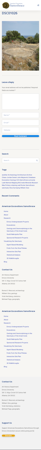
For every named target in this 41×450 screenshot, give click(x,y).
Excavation (6, 180)
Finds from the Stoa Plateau (17, 248)
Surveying (16, 188)
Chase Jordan (7, 177)
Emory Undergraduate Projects (18, 222)
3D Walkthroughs (13, 258)
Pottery (8, 185)
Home (6, 211)
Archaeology (12, 175)
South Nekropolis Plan (14, 234)
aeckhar (5, 175)
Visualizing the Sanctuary (13, 241)
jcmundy (32, 180)
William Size (24, 188)
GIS (17, 180)
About (6, 215)
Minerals (28, 183)
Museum (35, 183)
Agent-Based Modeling (15, 245)
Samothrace (30, 185)
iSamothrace (24, 180)
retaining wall (15, 185)
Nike (3, 185)
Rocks (23, 185)
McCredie (21, 183)
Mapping (15, 183)
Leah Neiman (6, 183)
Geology (13, 180)
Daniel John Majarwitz (20, 177)
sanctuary (5, 188)
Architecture (21, 175)
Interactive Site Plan (14, 251)
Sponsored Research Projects (17, 238)
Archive (29, 175)
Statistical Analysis (13, 255)
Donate (8, 436)
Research (7, 218)
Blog (5, 262)
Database (32, 177)
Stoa (11, 188)
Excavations (11, 225)
